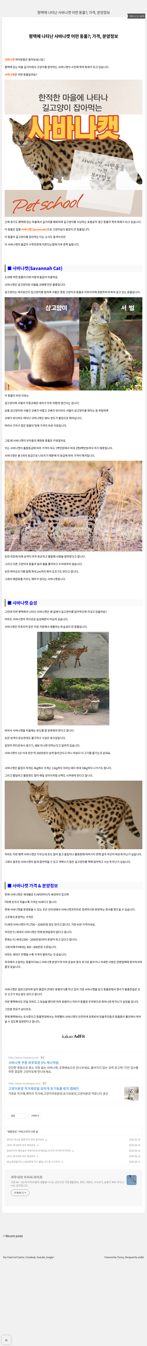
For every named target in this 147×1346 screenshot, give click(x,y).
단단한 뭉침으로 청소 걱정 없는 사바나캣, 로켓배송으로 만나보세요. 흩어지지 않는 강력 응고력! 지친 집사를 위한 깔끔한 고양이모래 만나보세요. (73, 1069)
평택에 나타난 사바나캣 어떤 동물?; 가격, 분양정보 (73, 12)
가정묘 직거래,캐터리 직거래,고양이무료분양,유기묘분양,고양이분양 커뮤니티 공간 (58, 1093)
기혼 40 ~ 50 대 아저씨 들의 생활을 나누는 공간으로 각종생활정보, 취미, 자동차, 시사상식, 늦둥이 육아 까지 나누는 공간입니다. (67, 1183)
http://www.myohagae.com (24, 1083)
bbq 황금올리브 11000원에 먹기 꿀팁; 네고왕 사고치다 (33, 1161)
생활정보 (12, 1131)
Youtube (41, 1257)
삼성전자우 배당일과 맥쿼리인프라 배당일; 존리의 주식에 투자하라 (39, 1150)
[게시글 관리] (22, 1116)
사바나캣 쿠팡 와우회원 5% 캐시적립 (33, 1063)
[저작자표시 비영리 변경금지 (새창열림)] (47, 1115)
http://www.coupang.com (23, 1057)
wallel (141, 1257)
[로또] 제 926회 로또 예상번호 (21, 1145)
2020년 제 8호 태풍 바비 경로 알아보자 (25, 1139)
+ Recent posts (13, 1236)
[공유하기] (18, 1116)
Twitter (21, 1257)
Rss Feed (7, 1257)
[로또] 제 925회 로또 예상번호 (21, 1156)
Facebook (31, 1257)
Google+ (50, 1257)
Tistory (120, 1257)
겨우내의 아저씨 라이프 (27, 1177)
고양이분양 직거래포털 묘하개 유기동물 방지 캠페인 (43, 1088)
